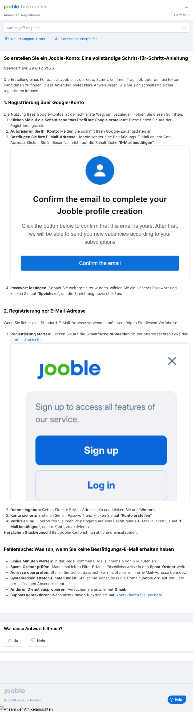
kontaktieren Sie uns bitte (139, 595)
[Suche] (184, 28)
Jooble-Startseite (26, 339)
